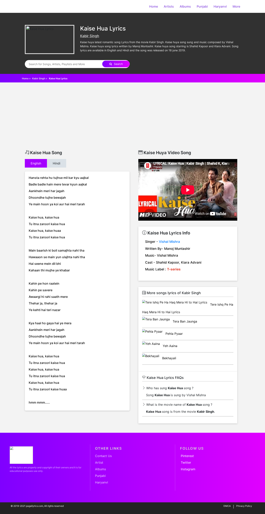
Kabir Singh (89, 36)
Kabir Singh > (40, 78)
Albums (185, 6)
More (236, 6)
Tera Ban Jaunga (184, 321)
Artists (169, 6)
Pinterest (187, 456)
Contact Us (103, 456)
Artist (99, 462)
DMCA (227, 505)
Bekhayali (168, 358)
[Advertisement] (132, 121)
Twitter (186, 462)
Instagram (188, 469)
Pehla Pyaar (174, 334)
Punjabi (202, 6)
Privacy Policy (244, 505)
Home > (26, 78)
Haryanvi (220, 6)
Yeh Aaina (169, 346)
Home (153, 6)
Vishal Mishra (169, 242)
